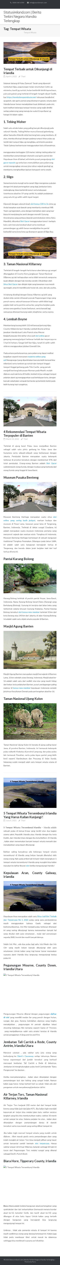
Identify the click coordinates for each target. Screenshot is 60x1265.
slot (27, 865)
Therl (23, 76)
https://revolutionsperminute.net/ (21, 97)
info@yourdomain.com (38, 3)
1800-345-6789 (18, 3)
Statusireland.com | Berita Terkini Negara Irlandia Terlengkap (31, 1260)
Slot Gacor (25, 221)
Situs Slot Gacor (10, 284)
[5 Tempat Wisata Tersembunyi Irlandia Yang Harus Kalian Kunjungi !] (30, 793)
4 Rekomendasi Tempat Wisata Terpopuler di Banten (24, 433)
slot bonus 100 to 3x (39, 204)
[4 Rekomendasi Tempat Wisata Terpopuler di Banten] (30, 411)
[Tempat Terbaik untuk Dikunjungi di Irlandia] (30, 53)
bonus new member (22, 688)
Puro (34, 1262)
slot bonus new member (29, 612)
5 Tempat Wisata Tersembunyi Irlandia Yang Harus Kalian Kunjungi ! (30, 815)
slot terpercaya (42, 1143)
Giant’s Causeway (25, 1056)
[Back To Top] (53, 1258)
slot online (39, 336)
